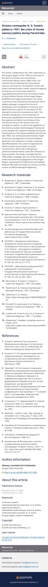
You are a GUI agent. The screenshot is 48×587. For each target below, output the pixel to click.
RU (44, 3)
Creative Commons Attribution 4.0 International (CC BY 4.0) (23, 538)
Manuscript (8, 8)
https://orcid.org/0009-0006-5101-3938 (20, 472)
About (10, 13)
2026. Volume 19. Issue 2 (28, 44)
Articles (19, 13)
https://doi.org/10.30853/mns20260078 (16, 48)
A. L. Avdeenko (9, 38)
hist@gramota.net (30, 562)
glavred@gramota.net (29, 566)
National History (10, 44)
